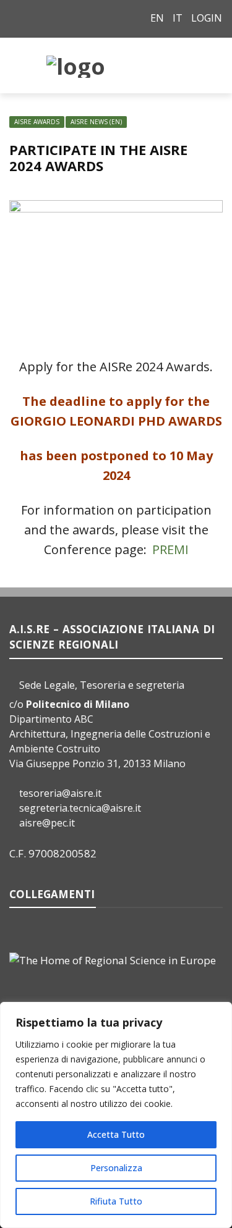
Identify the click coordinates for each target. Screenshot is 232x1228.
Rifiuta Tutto (116, 1201)
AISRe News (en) (96, 121)
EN (157, 18)
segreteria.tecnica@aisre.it (80, 808)
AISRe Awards (36, 121)
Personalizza (116, 1168)
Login (206, 18)
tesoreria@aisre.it (60, 793)
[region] (116, 1115)
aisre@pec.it (47, 823)
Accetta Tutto (116, 1134)
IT (178, 18)
